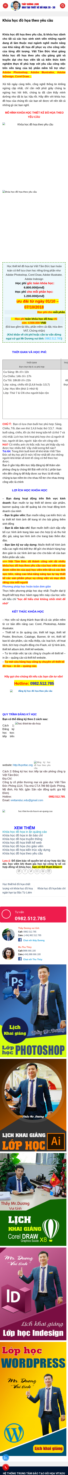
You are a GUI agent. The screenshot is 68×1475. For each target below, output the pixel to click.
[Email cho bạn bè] (37, 871)
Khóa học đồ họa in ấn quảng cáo (24, 831)
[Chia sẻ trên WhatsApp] (19, 871)
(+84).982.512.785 (32, 935)
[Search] (62, 6)
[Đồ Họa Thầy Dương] (34, 6)
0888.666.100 (29, 951)
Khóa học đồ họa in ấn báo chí (22, 835)
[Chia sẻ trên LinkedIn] (49, 871)
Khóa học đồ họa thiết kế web (22, 842)
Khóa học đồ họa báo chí (51, 888)
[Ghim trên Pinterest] (43, 871)
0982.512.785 (29, 932)
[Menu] (5, 6)
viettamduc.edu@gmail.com (27, 800)
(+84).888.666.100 (32, 954)
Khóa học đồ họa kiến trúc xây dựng (26, 849)
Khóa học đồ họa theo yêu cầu (22, 853)
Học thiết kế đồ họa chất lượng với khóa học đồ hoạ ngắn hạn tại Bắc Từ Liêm (17, 888)
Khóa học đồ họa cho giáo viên (22, 846)
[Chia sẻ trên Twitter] (31, 871)
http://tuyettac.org (23, 765)
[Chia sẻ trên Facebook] (25, 871)
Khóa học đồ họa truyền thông (22, 839)
